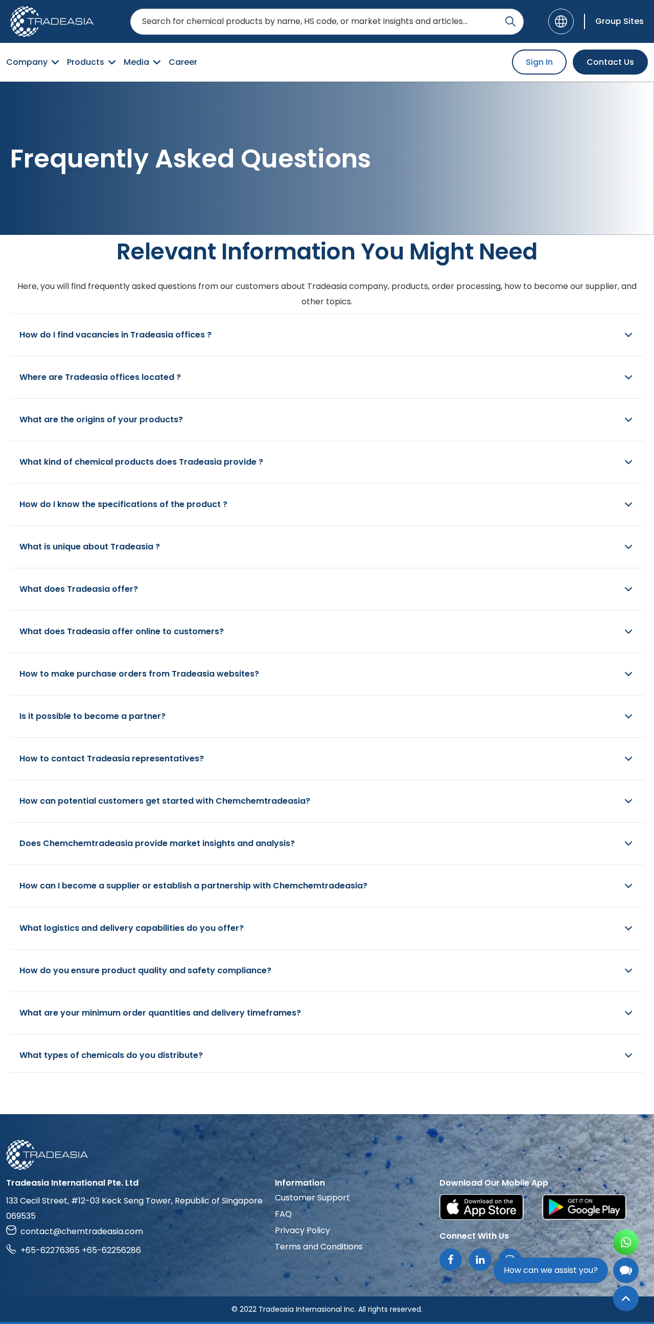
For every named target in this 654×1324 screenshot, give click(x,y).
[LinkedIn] (480, 1259)
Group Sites (619, 21)
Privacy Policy (302, 1230)
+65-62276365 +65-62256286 (80, 1250)
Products (85, 62)
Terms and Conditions (319, 1247)
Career (183, 62)
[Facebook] (450, 1259)
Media (136, 62)
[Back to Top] (626, 1298)
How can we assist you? (551, 1270)
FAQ (283, 1214)
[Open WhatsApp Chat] (626, 1242)
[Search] (510, 21)
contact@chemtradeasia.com (81, 1231)
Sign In (539, 62)
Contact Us (610, 62)
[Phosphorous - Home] (52, 21)
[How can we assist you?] (626, 1270)
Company (27, 62)
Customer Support (312, 1197)
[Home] (327, 1155)
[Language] (561, 21)
